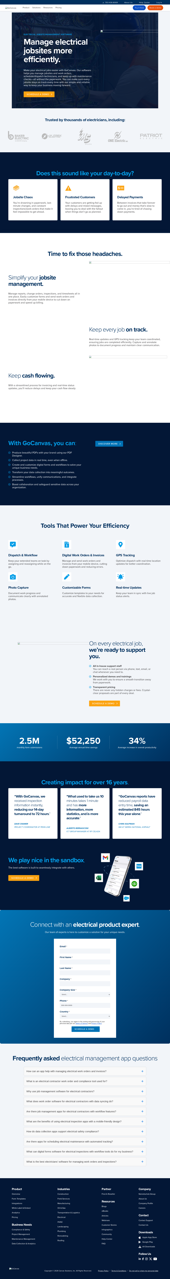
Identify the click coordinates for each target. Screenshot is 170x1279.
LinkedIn (140, 1259)
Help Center (144, 2)
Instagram (146, 1259)
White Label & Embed (21, 1208)
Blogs (104, 1206)
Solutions (36, 7)
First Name (66, 957)
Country (65, 1011)
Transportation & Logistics (68, 1212)
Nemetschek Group (147, 1194)
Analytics (16, 1212)
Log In (159, 2)
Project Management (21, 1234)
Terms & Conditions (118, 1271)
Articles (105, 1216)
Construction (63, 1194)
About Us (128, 2)
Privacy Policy (96, 1023)
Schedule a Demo (84, 1029)
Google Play (147, 1242)
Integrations (17, 1203)
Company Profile (146, 1203)
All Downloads (148, 1246)
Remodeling (62, 1236)
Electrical (61, 1217)
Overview (16, 1194)
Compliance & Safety (21, 1229)
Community (107, 1234)
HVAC (60, 1222)
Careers (142, 1208)
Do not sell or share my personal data (143, 1271)
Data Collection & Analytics (23, 1243)
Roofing (60, 1240)
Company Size (68, 990)
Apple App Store (149, 1237)
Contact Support (146, 1220)
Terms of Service (81, 1023)
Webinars (106, 1220)
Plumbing (61, 1231)
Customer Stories (109, 1225)
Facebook (143, 1259)
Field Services (63, 1199)
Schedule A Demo (38, 94)
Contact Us (143, 1225)
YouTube (155, 1259)
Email (63, 946)
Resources (48, 7)
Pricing (58, 7)
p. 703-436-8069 (110, 2)
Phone (64, 1001)
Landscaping (62, 1226)
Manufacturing (63, 1203)
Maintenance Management (23, 1239)
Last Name (66, 968)
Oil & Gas (61, 1208)
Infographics (107, 1229)
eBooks (105, 1211)
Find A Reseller (108, 1194)
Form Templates (19, 1199)
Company (65, 979)
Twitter (150, 1259)
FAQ (103, 1243)
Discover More (108, 443)
